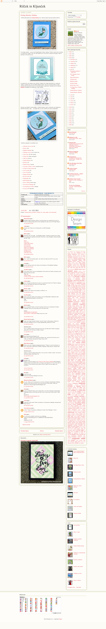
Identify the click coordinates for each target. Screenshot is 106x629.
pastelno (69, 368)
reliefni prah (82, 390)
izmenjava (79, 315)
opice (84, 362)
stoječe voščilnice (81, 409)
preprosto (82, 383)
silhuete (76, 399)
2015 (70, 113)
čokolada (83, 289)
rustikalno (73, 394)
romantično (79, 393)
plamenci (69, 372)
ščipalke (77, 413)
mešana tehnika (80, 342)
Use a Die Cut (72, 133)
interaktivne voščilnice (73, 314)
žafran (69, 441)
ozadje (72, 366)
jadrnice (72, 317)
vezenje (69, 427)
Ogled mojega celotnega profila (75, 45)
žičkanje (69, 443)
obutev (81, 357)
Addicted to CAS (73, 137)
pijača (84, 368)
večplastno (70, 425)
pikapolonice (70, 369)
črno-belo (76, 291)
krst (79, 331)
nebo (84, 352)
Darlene (26, 305)
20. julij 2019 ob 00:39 (28, 324)
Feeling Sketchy (35, 17)
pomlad (75, 376)
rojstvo (69, 393)
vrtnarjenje (70, 430)
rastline (69, 390)
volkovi (71, 428)
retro (73, 391)
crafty (25, 226)
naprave (69, 352)
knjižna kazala (71, 326)
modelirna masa (73, 345)
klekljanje (77, 323)
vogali (69, 428)
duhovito (69, 300)
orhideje (74, 363)
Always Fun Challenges (29, 247)
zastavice (80, 435)
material (69, 341)
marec (72, 100)
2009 (70, 124)
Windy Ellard (27, 218)
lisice (74, 333)
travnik (79, 421)
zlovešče (69, 438)
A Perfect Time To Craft (74, 178)
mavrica (74, 341)
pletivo (75, 372)
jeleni (69, 318)
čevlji (72, 289)
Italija (84, 314)
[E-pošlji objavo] (30, 210)
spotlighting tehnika (72, 408)
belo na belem (71, 283)
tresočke (83, 421)
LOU (25, 358)
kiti (73, 323)
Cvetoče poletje (73, 83)
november (72, 61)
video (73, 427)
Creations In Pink (27, 250)
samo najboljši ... (81, 394)
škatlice (69, 415)
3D (84, 267)
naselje (76, 352)
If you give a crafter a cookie (29, 166)
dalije (84, 291)
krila (71, 330)
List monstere (77, 525)
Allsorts (24, 148)
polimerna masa (71, 375)
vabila (79, 423)
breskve (69, 287)
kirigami (69, 323)
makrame (69, 337)
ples (73, 372)
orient (77, 363)
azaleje (69, 275)
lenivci (79, 332)
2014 (70, 115)
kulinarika (83, 331)
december (72, 59)
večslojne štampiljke (78, 425)
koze (75, 328)
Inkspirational (72, 156)
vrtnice (73, 430)
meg (25, 263)
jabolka (69, 317)
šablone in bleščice (71, 413)
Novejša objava (25, 431)
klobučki (77, 324)
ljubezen (81, 333)
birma (76, 283)
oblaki (71, 357)
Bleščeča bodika (74, 81)
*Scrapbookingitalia (75, 263)
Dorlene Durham (27, 319)
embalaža (70, 301)
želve (82, 441)
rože (69, 395)
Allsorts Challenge (73, 151)
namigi (75, 350)
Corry (25, 334)
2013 (70, 116)
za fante (81, 431)
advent (76, 269)
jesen (72, 318)
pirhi (68, 371)
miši (79, 344)
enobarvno (75, 304)
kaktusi (79, 319)
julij (71, 69)
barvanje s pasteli (71, 277)
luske (84, 335)
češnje (79, 288)
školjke (72, 415)
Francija (80, 307)
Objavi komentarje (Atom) (45, 434)
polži (84, 375)
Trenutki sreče (73, 79)
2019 (70, 57)
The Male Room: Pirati (79, 465)
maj (71, 96)
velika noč (70, 426)
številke (69, 417)
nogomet (69, 354)
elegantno (83, 300)
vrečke (78, 428)
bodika (83, 283)
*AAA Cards (73, 252)
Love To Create (26, 170)
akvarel (70, 271)
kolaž (84, 326)
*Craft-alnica (75, 257)
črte (80, 291)
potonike (69, 380)
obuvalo (84, 357)
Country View (26, 156)
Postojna (79, 379)
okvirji (77, 362)
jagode (76, 317)
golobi (84, 309)
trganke (69, 422)
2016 (70, 111)
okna (72, 360)
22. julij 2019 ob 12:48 (28, 348)
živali (76, 443)
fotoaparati (70, 307)
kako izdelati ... (74, 319)
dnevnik (70, 296)
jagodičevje (80, 317)
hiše (77, 312)
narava (72, 352)
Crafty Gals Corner (28, 252)
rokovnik (73, 393)
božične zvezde (81, 286)
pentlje (74, 368)
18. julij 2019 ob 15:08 (28, 223)
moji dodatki (72, 346)
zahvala (81, 434)
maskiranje (78, 340)
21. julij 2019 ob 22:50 (28, 340)
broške (73, 287)
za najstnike (75, 433)
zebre (84, 435)
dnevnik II (79, 296)
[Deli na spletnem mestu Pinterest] (38, 210)
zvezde (73, 440)
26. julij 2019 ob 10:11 (28, 369)
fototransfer (75, 307)
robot (84, 391)
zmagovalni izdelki (78, 438)
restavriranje (70, 391)
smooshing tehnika (80, 403)
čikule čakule (76, 289)
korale (81, 327)
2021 (70, 53)
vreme (82, 428)
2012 (70, 118)
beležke (84, 281)
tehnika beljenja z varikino (79, 417)
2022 (70, 51)
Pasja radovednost (74, 77)
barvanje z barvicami (73, 280)
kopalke (77, 327)
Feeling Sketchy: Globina (75, 90)
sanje (68, 396)
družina (83, 298)
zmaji (69, 440)
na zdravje (75, 349)
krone (73, 331)
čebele (76, 288)
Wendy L (26, 288)
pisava (79, 371)
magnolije (76, 336)
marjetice (78, 338)
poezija (69, 374)
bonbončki (83, 284)
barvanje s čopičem (80, 276)
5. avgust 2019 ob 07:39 (29, 421)
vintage (76, 427)
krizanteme (78, 330)
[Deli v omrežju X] (35, 210)
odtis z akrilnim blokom (81, 358)
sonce (72, 405)
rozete (84, 393)
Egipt (78, 300)
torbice (70, 421)
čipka (80, 289)
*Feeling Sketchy (28, 212)
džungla (74, 300)
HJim (25, 414)
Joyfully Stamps (27, 275)
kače (82, 318)
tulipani (80, 422)
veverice (83, 426)
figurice (77, 305)
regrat (77, 390)
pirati (84, 369)
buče (76, 287)
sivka (79, 399)
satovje (71, 396)
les (81, 332)
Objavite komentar (26, 424)
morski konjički (74, 348)
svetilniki (79, 412)
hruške (76, 313)
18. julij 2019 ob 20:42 (28, 266)
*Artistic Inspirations (72, 254)
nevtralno (83, 353)
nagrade (83, 349)
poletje (47, 212)
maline (80, 337)
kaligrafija (83, 319)
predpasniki (70, 383)
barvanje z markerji (36, 212)
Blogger (60, 619)
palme (75, 367)
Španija (75, 416)
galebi (84, 307)
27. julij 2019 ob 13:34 (28, 377)
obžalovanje (70, 358)
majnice (81, 336)
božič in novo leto (73, 286)
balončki (75, 275)
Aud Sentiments (27, 246)
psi (78, 387)
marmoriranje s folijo (71, 340)
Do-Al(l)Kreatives (27, 251)
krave (69, 330)
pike (74, 369)
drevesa (70, 299)
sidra (73, 399)
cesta (82, 287)
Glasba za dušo (77, 472)
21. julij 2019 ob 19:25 (28, 331)
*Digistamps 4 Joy (81, 257)
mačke (69, 336)
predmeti (83, 381)
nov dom (78, 354)
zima (84, 437)
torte (74, 421)
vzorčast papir (80, 430)
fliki (25, 372)
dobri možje (75, 297)
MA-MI (77, 31)
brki (71, 287)
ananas (69, 272)
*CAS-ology (74, 255)
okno (75, 360)
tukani (77, 422)
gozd (77, 310)
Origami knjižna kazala (79, 545)
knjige (84, 324)
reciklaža (73, 390)
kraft (81, 328)
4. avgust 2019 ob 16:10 (29, 411)
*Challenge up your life (73, 256)
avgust (72, 67)
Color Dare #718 (72, 164)
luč (75, 335)
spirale (83, 405)
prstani (74, 387)
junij (71, 94)
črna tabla (72, 291)
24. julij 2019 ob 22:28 (28, 355)
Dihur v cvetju (77, 532)
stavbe (69, 409)
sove (80, 405)
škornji (76, 415)
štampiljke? (83, 416)
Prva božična (76, 499)
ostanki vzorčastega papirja (76, 364)
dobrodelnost (82, 297)
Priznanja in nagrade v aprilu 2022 (29, 440)
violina (79, 427)
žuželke (82, 443)
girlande (72, 309)
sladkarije (70, 400)
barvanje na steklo (71, 276)
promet (83, 386)
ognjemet (72, 359)
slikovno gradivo (81, 401)
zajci (84, 434)
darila (72, 292)
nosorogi (74, 354)
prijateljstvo (70, 384)
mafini (72, 336)
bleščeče (79, 283)
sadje (76, 394)
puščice (69, 389)
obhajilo (84, 355)
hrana (73, 313)
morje (44, 212)
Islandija (80, 314)
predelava (78, 381)
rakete (84, 389)
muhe (71, 349)
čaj (73, 288)
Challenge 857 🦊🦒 (73, 152)
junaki (77, 318)
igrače (81, 313)
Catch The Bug (27, 244)
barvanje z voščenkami (77, 281)
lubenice (72, 335)
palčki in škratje (70, 367)
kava (75, 322)
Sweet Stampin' (73, 132)
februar (72, 102)
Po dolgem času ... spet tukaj (74, 587)
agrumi (83, 269)
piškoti (82, 371)
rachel (25, 400)
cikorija (71, 288)
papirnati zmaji (82, 367)
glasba (75, 309)
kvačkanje (70, 332)
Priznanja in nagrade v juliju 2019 (75, 71)
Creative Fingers (73, 168)
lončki (69, 335)
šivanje (80, 413)
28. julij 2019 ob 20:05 (28, 405)
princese (76, 384)
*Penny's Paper (75, 262)
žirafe (72, 443)
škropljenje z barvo (81, 415)
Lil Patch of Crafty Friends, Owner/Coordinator (33, 276)
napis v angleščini (81, 350)
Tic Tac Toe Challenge (74, 185)
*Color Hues (80, 256)
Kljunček (83, 323)
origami (80, 363)
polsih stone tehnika (79, 375)
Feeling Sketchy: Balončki (76, 92)
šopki (72, 416)
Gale (25, 389)
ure (68, 423)
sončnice (76, 405)
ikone (84, 313)
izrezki (83, 315)
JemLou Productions (28, 368)
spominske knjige (75, 407)
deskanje (73, 293)
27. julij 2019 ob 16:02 (28, 386)
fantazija (69, 305)
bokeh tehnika (71, 284)
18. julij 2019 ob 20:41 (28, 260)
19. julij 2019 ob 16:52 (28, 302)
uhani (84, 422)
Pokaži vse (83, 191)
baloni (79, 275)
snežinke (79, 404)
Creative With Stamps (28, 243)
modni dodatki (80, 345)
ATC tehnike (80, 272)
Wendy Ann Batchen (28, 380)
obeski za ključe (78, 355)
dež (80, 293)
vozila (75, 428)
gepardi (84, 308)
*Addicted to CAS (81, 252)
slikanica (80, 400)
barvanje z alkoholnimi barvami (76, 279)
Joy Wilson (26, 269)
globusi (79, 309)
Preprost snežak (77, 513)
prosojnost (70, 387)
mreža (69, 349)
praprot (84, 380)
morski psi (80, 348)
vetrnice (80, 426)
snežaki (74, 404)
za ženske (73, 434)
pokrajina (78, 374)
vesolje (77, 426)
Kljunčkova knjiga (72, 324)
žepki (84, 441)
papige (78, 367)
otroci (79, 364)
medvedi (83, 341)
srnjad (84, 408)
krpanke (76, 331)
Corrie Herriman (27, 408)
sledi (77, 400)
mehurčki (69, 342)
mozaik (84, 348)
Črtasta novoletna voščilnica (78, 539)
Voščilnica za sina (78, 573)
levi (71, 333)
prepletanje (75, 383)
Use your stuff (26, 188)
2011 (70, 120)
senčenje (76, 396)
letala (69, 333)
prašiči (69, 381)
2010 (70, 122)
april (71, 98)
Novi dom (76, 492)
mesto (73, 342)
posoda (74, 379)
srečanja (80, 408)
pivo (84, 371)
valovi (81, 423)
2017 (70, 109)
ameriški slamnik (82, 271)
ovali (82, 364)
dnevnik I (74, 296)
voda (84, 427)
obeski (73, 355)
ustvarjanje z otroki (73, 423)
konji (75, 327)
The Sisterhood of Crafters (28, 186)
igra (79, 313)
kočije (75, 326)
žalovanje (72, 441)
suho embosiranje (52, 212)
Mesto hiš (76, 458)
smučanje (70, 404)
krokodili (69, 331)
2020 (70, 55)
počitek (79, 372)
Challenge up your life (27, 152)
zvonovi (80, 440)
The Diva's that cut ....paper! (76, 173)
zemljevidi (74, 437)
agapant (80, 269)
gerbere (69, 309)
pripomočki (83, 384)
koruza (69, 328)
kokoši (81, 326)
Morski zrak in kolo (74, 85)
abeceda (69, 269)
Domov (42, 431)
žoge (79, 443)
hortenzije (70, 313)
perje (79, 368)
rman (82, 391)
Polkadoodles (26, 178)
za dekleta (76, 431)
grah (84, 310)
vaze (84, 423)
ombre (81, 362)
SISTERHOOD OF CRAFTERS (30, 312)
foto (84, 305)
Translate (78, 17)
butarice (79, 287)
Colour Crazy (25, 154)
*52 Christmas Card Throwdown (74, 251)
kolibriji (72, 327)
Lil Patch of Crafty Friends (28, 168)
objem (69, 357)
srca (77, 408)
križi (81, 330)
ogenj (69, 359)
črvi (41, 212)
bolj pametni (77, 284)
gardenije (69, 308)
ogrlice (79, 359)
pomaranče (70, 376)
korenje (84, 327)
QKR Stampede (26, 180)
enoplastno (82, 304)
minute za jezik (74, 344)
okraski (79, 360)
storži (78, 411)
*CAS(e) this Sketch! (81, 255)
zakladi (69, 435)
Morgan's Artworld (26, 174)
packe (76, 366)
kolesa (69, 327)
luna (78, 335)
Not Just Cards (26, 176)
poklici (73, 374)
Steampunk (74, 409)
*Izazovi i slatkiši (76, 261)
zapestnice (73, 435)
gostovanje (72, 310)
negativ (69, 353)
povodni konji (79, 380)
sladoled (74, 400)
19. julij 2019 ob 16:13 (28, 292)
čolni (68, 291)
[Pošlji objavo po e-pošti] (32, 210)
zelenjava (70, 437)
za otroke (81, 433)
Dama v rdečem (77, 580)
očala (73, 358)
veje (84, 425)
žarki (76, 441)
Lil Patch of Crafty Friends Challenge (45, 361)
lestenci (84, 332)
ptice (81, 387)
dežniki (83, 293)
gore (68, 310)
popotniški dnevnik (81, 376)
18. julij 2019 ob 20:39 (28, 254)
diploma (83, 294)
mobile (69, 345)
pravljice (73, 381)
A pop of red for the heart (74, 174)
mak (84, 336)
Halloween (70, 312)
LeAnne (25, 281)
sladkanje (83, 399)
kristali (74, 330)
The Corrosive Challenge (28, 184)
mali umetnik (75, 337)
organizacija (70, 363)
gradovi (81, 310)
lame (73, 332)
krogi (84, 330)
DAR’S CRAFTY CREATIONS (30, 313)
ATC (77, 272)
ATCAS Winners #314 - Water (75, 138)
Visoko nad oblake (78, 506)
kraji (84, 328)
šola (69, 416)
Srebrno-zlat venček (78, 566)
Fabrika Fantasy (26, 164)
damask (69, 292)
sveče (76, 412)
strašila (81, 411)
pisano (75, 371)
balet (72, 275)
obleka (74, 357)
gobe (82, 309)
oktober (72, 63)
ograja (76, 359)
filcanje (81, 305)
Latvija (76, 332)
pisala (71, 371)
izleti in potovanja (72, 315)
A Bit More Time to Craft (28, 146)
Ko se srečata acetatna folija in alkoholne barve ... (79, 452)
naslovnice (80, 352)
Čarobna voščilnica (78, 559)
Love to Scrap (26, 172)
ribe (76, 391)
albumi (75, 271)
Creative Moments (27, 160)
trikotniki (73, 422)
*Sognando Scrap (75, 265)
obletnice (78, 357)
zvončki (77, 440)
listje (77, 334)
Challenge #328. (72, 169)
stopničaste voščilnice (72, 411)
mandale (83, 337)
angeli (72, 272)
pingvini (77, 369)
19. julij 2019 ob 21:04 (28, 316)
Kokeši (78, 326)
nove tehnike (82, 354)
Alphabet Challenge (27, 150)
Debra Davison (27, 343)
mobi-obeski (82, 344)
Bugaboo (23, 87)
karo (75, 321)
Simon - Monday (26, 182)
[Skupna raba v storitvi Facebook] (36, 210)
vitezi (82, 427)
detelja (77, 293)
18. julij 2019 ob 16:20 (28, 231)
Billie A (25, 233)
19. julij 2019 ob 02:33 (28, 286)
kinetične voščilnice (81, 322)
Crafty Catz (25, 158)
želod (79, 441)
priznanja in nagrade (74, 386)
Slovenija (72, 403)
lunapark (81, 335)
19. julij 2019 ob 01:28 (28, 278)
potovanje (74, 380)
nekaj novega (74, 353)
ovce (84, 364)
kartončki (79, 321)
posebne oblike (76, 378)
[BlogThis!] (33, 210)
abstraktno (73, 269)
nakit (69, 350)
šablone (83, 412)
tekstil (69, 419)
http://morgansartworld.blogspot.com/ (31, 396)
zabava (77, 434)
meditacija (78, 341)
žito (74, 443)
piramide (81, 369)
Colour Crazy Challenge (29, 248)
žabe (84, 440)
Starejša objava (59, 431)
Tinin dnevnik (70, 420)
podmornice (83, 372)
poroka (69, 378)
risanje (79, 391)
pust (84, 387)
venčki (73, 426)
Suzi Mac (26, 295)
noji (72, 354)
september (73, 65)
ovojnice (69, 366)
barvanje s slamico (80, 277)
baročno (83, 275)
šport (78, 416)
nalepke (72, 350)
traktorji (76, 421)
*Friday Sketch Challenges (76, 259)
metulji (69, 344)
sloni (69, 403)
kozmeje (77, 328)
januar (72, 104)
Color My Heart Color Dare (75, 163)
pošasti (83, 379)
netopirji (79, 353)
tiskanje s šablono (76, 420)
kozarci (72, 328)
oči (75, 358)
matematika (83, 340)
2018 (70, 107)
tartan (72, 417)
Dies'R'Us (25, 162)
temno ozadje (76, 419)
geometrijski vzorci (77, 308)
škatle (84, 413)
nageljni (80, 349)
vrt (84, 428)
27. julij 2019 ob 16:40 (28, 397)
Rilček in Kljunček (33, 6)
